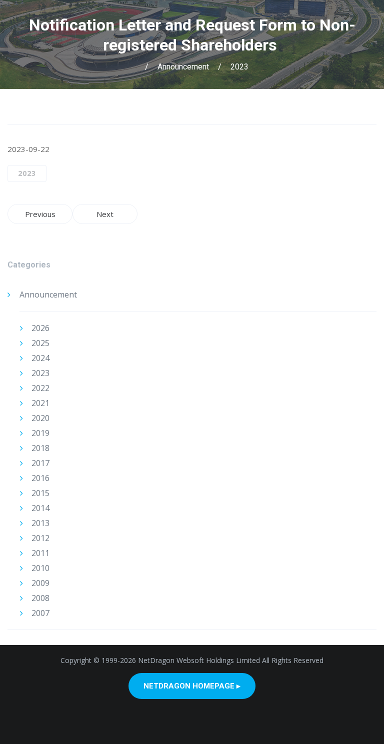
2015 (41, 493)
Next (105, 214)
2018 (41, 448)
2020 (41, 418)
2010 (41, 568)
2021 (41, 403)
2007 (41, 613)
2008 (41, 598)
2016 (41, 478)
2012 (41, 538)
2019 (41, 433)
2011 (41, 553)
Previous (40, 214)
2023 (239, 67)
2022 (41, 388)
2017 (41, 463)
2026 (41, 328)
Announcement (183, 67)
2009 (41, 583)
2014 (41, 508)
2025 (41, 343)
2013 (41, 523)
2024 (41, 358)
